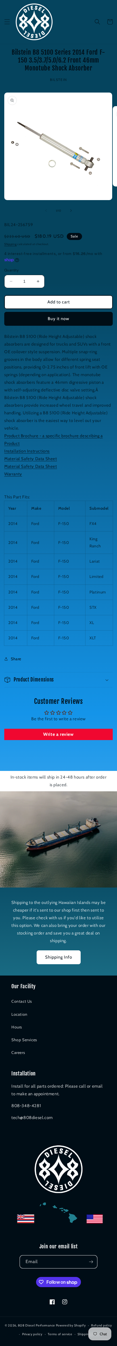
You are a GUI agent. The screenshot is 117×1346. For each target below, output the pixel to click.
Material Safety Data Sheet (30, 458)
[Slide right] (71, 210)
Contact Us (21, 1001)
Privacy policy (32, 1334)
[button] (7, 22)
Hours (16, 1027)
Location (19, 1014)
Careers (18, 1052)
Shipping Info (58, 957)
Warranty (13, 474)
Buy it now (58, 318)
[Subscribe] (91, 1261)
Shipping (10, 244)
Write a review (58, 734)
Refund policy (101, 1325)
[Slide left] (46, 210)
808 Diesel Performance (36, 1325)
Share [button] (16, 658)
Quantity (11, 270)
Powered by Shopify (71, 1325)
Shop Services (24, 1039)
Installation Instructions (27, 451)
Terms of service (60, 1334)
